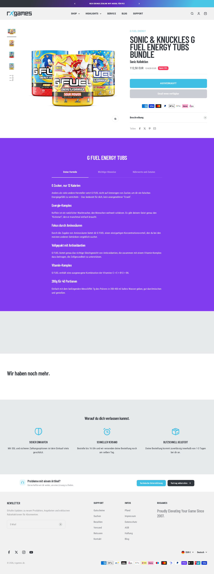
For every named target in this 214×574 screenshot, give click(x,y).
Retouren (98, 533)
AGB (127, 527)
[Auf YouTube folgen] (31, 552)
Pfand (127, 510)
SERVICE (111, 13)
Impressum (130, 516)
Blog (127, 538)
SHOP (74, 13)
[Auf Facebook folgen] (9, 552)
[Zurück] (74, 3)
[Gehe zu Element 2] (11, 43)
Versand (98, 527)
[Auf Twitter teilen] (144, 128)
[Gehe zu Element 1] (11, 32)
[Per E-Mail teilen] (154, 128)
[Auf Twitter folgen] (16, 552)
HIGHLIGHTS (92, 13)
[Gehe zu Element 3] (11, 55)
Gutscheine (99, 510)
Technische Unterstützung (151, 483)
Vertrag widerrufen (179, 483)
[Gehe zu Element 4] (11, 67)
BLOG (124, 13)
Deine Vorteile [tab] (70, 171)
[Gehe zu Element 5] (11, 78)
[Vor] (139, 3)
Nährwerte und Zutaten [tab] (144, 171)
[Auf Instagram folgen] (24, 552)
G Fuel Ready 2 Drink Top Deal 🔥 (106, 3)
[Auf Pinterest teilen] (149, 128)
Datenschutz (131, 521)
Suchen (97, 516)
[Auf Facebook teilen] (139, 128)
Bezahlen (98, 521)
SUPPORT (138, 13)
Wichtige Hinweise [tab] (107, 171)
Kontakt (97, 538)
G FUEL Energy (138, 31)
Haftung (129, 533)
